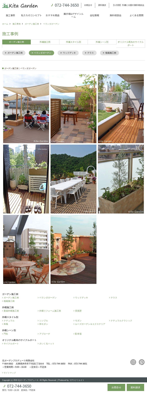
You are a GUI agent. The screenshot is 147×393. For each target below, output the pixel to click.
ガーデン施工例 (15, 53)
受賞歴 (78, 311)
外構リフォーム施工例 (50, 311)
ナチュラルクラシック (121, 320)
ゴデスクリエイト (76, 380)
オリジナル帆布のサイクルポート (131, 43)
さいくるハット (46, 343)
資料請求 (102, 5)
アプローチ (44, 334)
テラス (90, 53)
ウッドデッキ (69, 53)
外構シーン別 (102, 41)
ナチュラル (9, 320)
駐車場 (78, 334)
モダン (78, 320)
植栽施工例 (110, 53)
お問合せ (88, 5)
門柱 (6, 334)
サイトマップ (10, 373)
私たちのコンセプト (31, 15)
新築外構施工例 (11, 311)
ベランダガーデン (42, 53)
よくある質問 (136, 15)
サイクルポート (11, 343)
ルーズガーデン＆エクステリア (90, 324)
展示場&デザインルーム (74, 15)
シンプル (43, 320)
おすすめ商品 (52, 15)
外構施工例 (45, 41)
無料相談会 (115, 15)
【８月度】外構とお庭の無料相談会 (128, 5)
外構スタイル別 (73, 41)
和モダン (43, 324)
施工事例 (10, 15)
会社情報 (94, 15)
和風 (6, 324)
